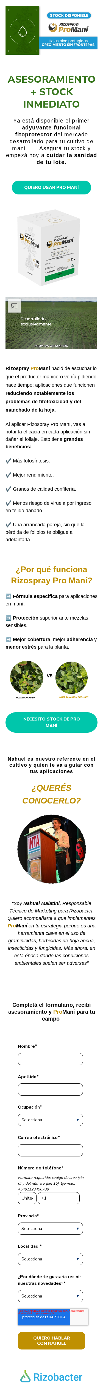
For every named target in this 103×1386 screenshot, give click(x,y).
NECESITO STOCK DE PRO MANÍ (51, 722)
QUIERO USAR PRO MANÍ (51, 187)
